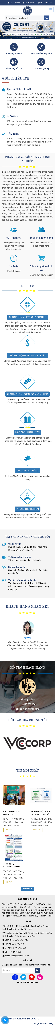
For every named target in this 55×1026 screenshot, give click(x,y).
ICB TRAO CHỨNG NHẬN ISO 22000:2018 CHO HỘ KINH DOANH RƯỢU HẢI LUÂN (13, 813)
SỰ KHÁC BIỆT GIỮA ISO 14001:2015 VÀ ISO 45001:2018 (40, 813)
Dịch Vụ (27, 286)
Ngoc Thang (47, 1023)
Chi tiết (9, 830)
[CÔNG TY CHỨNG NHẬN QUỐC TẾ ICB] (27, 10)
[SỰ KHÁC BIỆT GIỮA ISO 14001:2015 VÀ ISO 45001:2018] (41, 795)
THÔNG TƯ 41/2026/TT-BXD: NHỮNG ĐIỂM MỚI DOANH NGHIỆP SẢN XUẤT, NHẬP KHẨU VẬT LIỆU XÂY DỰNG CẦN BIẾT (13, 865)
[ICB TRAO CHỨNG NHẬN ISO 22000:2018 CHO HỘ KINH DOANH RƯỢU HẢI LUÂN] (14, 795)
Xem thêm (27, 889)
